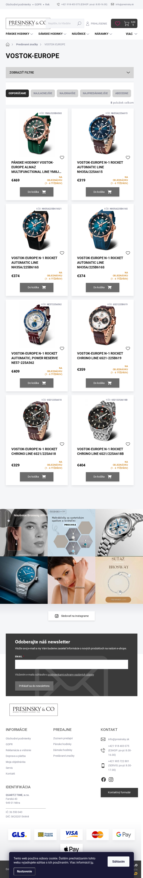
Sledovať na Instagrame (75, 615)
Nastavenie (24, 871)
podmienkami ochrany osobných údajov (71, 674)
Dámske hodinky (62, 750)
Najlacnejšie (43, 93)
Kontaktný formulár (119, 792)
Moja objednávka (16, 761)
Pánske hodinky (62, 744)
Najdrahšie (67, 93)
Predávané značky (63, 755)
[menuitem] (20, 33)
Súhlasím (118, 861)
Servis (9, 767)
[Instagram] (111, 779)
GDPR (38, 4)
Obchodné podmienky (18, 4)
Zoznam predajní (63, 738)
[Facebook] (103, 779)
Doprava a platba (16, 755)
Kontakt (10, 773)
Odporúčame (17, 93)
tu (91, 862)
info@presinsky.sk (118, 739)
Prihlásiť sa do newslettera (34, 685)
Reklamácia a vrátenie (18, 750)
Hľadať (79, 23)
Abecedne (121, 93)
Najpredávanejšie (95, 93)
